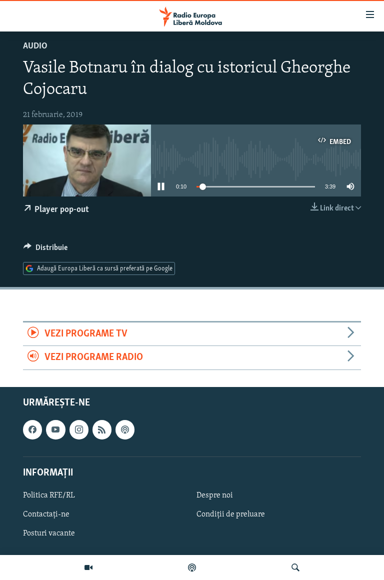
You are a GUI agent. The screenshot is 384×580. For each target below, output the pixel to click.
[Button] (46, 250)
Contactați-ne (46, 514)
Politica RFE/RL (49, 496)
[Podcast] (192, 567)
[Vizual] (89, 567)
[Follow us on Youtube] (55, 429)
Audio (35, 46)
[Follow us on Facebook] (32, 429)
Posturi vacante (49, 534)
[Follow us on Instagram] (79, 429)
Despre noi (214, 496)
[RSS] (102, 429)
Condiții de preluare (230, 514)
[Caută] (295, 567)
